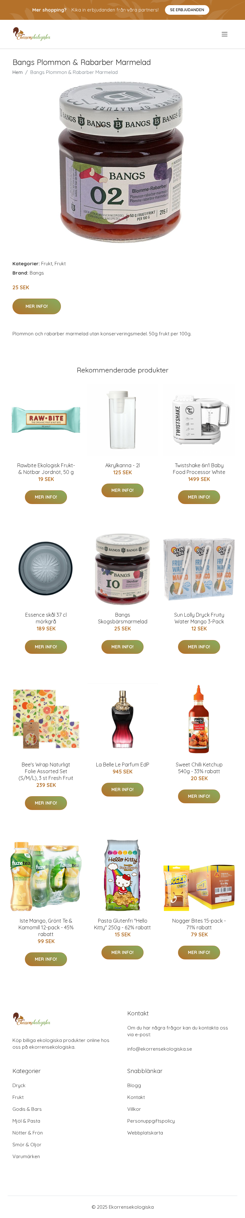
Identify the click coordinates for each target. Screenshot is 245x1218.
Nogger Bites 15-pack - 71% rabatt (199, 924)
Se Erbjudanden (187, 9)
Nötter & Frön (27, 1133)
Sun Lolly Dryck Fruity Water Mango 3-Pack (199, 618)
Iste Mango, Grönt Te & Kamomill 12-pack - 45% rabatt (46, 927)
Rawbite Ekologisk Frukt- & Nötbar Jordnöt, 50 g (46, 468)
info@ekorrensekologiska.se (159, 1049)
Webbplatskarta (145, 1133)
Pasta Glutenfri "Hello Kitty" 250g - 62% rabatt (122, 924)
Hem (17, 72)
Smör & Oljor (26, 1145)
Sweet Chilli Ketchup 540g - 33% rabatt (199, 767)
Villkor (134, 1109)
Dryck (19, 1085)
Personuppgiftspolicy (151, 1121)
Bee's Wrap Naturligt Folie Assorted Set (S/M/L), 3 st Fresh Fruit (46, 771)
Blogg (134, 1085)
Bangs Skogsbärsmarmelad (122, 618)
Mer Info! (37, 306)
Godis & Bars (27, 1109)
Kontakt (136, 1097)
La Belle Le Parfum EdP (122, 764)
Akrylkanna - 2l (122, 465)
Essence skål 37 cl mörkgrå (46, 618)
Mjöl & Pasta (26, 1121)
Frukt (46, 263)
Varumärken (26, 1156)
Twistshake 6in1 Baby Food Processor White (199, 468)
